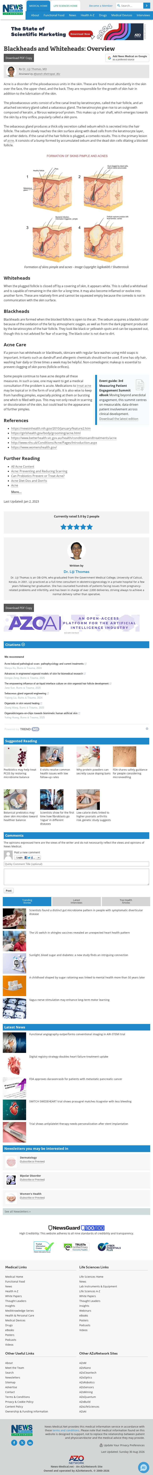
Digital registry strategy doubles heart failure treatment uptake (68, 1056)
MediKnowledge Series (19, 1310)
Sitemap (10, 1382)
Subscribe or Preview (32, 1161)
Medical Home (38, 5)
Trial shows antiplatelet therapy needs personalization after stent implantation (78, 1124)
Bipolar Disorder (30, 1175)
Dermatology (28, 1157)
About (9, 1363)
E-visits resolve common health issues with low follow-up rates (55, 773)
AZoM (82, 1363)
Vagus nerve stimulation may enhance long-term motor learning (69, 1000)
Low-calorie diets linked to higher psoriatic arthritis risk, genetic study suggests (93, 816)
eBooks (9, 1330)
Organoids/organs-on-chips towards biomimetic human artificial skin (40, 713)
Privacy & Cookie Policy (19, 1401)
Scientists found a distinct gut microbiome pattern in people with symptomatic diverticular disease (86, 912)
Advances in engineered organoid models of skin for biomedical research (43, 673)
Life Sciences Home (65, 5)
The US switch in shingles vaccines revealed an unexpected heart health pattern (79, 932)
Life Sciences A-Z (89, 1291)
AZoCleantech (87, 1372)
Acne (14, 485)
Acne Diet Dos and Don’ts (29, 481)
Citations (13, 644)
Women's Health (30, 1194)
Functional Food (15, 1281)
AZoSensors (86, 1387)
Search (9, 1372)
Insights (10, 1306)
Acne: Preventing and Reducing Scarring (39, 471)
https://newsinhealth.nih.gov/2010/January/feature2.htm (51, 428)
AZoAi (82, 1411)
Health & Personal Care (19, 1315)
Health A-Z (11, 1291)
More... (16, 492)
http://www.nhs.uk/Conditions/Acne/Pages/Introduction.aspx (54, 443)
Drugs (9, 1325)
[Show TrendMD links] (147, 728)
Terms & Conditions (17, 1397)
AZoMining (86, 1392)
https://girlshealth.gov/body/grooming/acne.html (46, 433)
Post (9, 890)
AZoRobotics (87, 1382)
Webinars (85, 1310)
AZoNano (85, 1368)
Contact (10, 1392)
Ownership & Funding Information (26, 1411)
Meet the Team (14, 1368)
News (8, 1286)
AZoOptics (85, 1377)
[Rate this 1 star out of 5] (63, 526)
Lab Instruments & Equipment (98, 1286)
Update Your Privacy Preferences (124, 1445)
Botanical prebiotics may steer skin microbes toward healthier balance (21, 816)
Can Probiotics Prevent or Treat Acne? (38, 476)
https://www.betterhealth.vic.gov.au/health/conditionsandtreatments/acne (64, 438)
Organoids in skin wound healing (21, 703)
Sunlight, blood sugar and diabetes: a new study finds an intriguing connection (78, 955)
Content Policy (14, 1406)
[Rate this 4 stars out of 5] (83, 526)
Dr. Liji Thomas (76, 571)
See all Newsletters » (18, 1211)
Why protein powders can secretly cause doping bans (93, 771)
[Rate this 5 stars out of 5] (89, 526)
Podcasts (10, 1340)
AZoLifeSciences (89, 1406)
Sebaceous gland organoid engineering (25, 693)
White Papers (13, 1296)
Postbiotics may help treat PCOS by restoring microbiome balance (20, 773)
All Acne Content (22, 466)
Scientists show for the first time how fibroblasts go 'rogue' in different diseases (57, 818)
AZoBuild (84, 1401)
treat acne (84, 386)
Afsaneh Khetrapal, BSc (47, 74)
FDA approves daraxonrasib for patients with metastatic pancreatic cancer (75, 1079)
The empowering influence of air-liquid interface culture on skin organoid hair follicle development (56, 683)
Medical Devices (15, 1320)
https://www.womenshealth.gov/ (34, 447)
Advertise (11, 1387)
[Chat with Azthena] (143, 1467)
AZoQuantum (87, 1397)
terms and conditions (66, 1430)
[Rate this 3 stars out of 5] (76, 526)
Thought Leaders (15, 1301)
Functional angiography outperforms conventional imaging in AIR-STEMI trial (77, 1034)
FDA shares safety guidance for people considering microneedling (130, 773)
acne (10, 141)
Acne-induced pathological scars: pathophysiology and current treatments (44, 663)
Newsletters (12, 1377)
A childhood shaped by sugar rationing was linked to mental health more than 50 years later (87, 977)
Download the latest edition (118, 419)
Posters (9, 1335)
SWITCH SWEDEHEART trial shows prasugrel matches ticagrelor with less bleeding (80, 1101)
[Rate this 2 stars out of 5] (70, 526)
